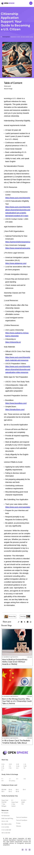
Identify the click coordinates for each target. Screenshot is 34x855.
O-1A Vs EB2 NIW (6, 830)
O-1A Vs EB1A (5, 827)
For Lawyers (5, 813)
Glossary (18, 826)
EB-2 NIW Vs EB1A (6, 824)
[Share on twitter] (24, 622)
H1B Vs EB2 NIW (6, 833)
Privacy (18, 823)
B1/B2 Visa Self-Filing (7, 818)
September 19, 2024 (15, 36)
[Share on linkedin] (27, 622)
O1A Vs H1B (5, 821)
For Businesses (6, 815)
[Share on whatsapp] (30, 622)
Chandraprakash (6, 36)
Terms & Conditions (21, 817)
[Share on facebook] (21, 622)
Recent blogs (8, 89)
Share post (7, 86)
